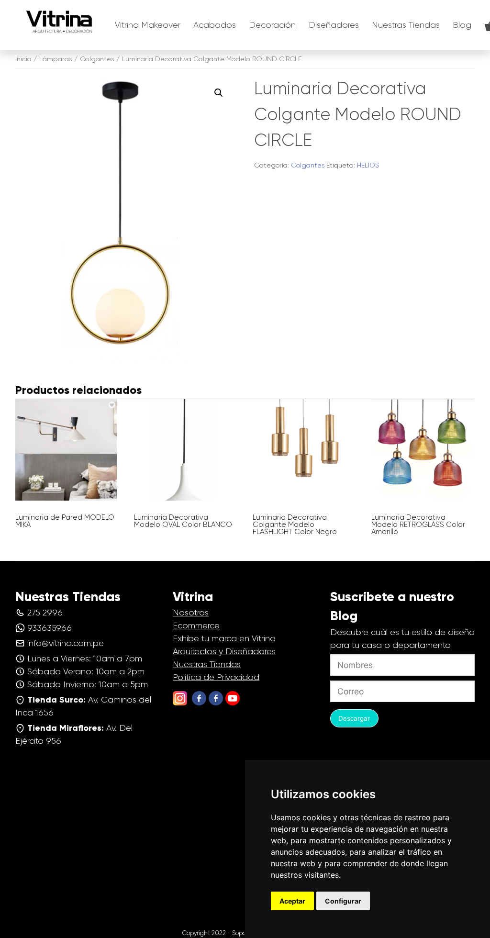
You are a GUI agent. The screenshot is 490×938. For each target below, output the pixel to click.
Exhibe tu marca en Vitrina (224, 638)
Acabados (214, 25)
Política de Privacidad (216, 677)
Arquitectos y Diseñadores (224, 651)
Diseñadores (334, 25)
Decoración (272, 25)
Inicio (23, 59)
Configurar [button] (343, 901)
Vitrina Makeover (147, 25)
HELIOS (368, 165)
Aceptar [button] (292, 901)
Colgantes (97, 59)
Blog (462, 25)
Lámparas (55, 59)
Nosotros (191, 612)
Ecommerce (196, 625)
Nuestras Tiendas (406, 25)
